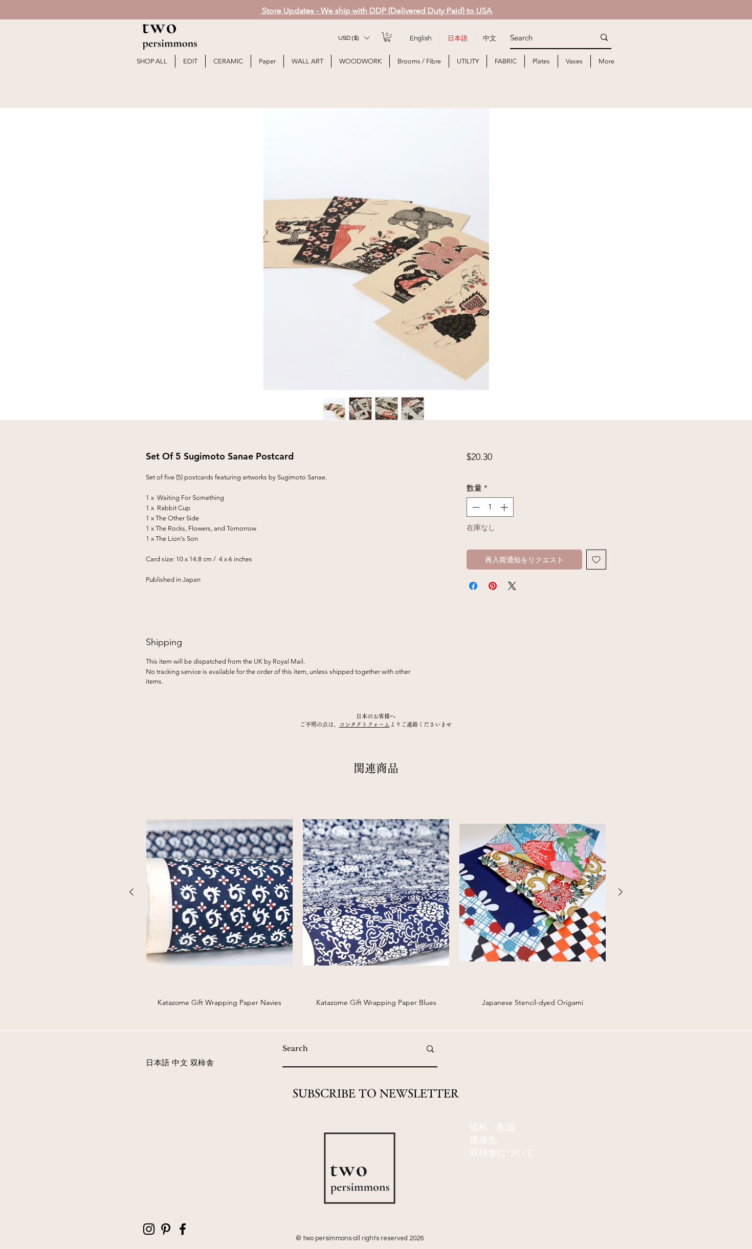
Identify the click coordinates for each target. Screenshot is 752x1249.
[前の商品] (131, 892)
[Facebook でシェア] (473, 586)
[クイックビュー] (219, 892)
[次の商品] (620, 892)
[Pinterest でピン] (492, 586)
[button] (353, 38)
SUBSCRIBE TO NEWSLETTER (376, 1093)
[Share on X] (512, 586)
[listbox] (353, 38)
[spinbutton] (489, 507)
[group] (376, 907)
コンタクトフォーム (364, 724)
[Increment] (505, 507)
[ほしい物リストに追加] (596, 559)
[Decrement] (475, 507)
